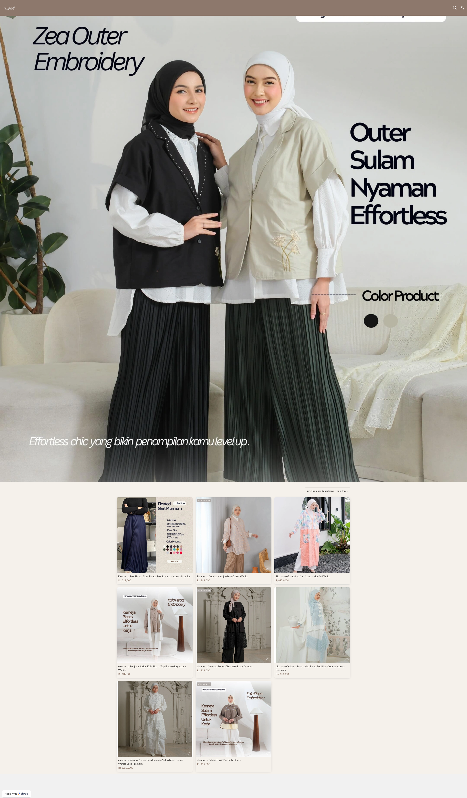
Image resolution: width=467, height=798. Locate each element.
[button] (462, 8)
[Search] (455, 8)
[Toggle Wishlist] (189, 569)
